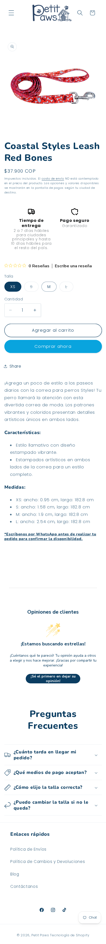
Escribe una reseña (73, 266)
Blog (14, 874)
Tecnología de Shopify (69, 935)
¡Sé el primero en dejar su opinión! (53, 678)
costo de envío (53, 178)
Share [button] (15, 366)
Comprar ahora (52, 346)
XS (12, 286)
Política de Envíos (28, 849)
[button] (11, 13)
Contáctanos (24, 886)
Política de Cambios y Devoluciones (47, 861)
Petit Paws (40, 935)
